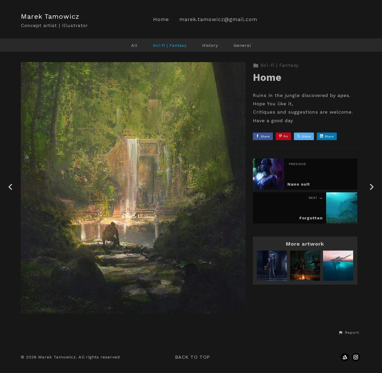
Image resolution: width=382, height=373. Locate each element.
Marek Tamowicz (50, 16)
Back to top (192, 357)
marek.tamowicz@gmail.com (218, 19)
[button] (348, 332)
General (242, 45)
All (134, 45)
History (210, 45)
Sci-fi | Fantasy (170, 45)
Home (161, 19)
